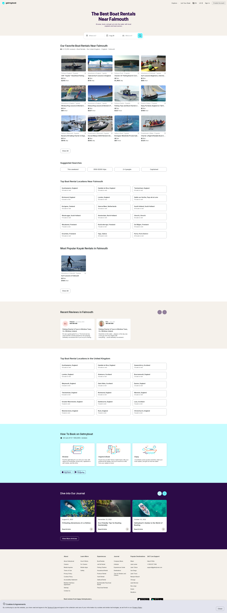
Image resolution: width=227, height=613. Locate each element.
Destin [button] (132, 589)
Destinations (117, 570)
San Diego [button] (134, 570)
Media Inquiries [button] (68, 567)
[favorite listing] (85, 73)
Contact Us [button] (67, 590)
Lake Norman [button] (134, 583)
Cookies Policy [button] (68, 576)
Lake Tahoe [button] (134, 567)
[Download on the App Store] (66, 472)
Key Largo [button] (133, 586)
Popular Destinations (138, 556)
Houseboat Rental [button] (102, 570)
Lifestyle (116, 564)
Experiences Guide (119, 567)
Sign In (207, 3)
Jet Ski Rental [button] (101, 564)
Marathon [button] (133, 592)
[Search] (140, 35)
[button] (185, 3)
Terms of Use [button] (52, 607)
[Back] (159, 312)
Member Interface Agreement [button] (69, 583)
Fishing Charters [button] (102, 567)
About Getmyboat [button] (69, 561)
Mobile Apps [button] (84, 567)
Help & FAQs (150, 561)
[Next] (164, 312)
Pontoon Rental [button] (101, 573)
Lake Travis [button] (134, 573)
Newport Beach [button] (135, 576)
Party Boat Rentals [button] (102, 587)
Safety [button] (82, 570)
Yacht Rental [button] (100, 576)
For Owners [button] (84, 564)
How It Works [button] (84, 561)
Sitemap (66, 587)
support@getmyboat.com (154, 567)
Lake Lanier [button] (134, 564)
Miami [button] (132, 561)
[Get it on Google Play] (80, 472)
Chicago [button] (133, 579)
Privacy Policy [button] (137, 607)
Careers (66, 564)
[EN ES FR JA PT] (195, 3)
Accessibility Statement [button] (70, 579)
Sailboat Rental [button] (101, 579)
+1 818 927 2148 (152, 564)
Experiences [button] (101, 556)
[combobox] (95, 35)
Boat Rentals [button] (100, 561)
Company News (118, 561)
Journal (116, 556)
